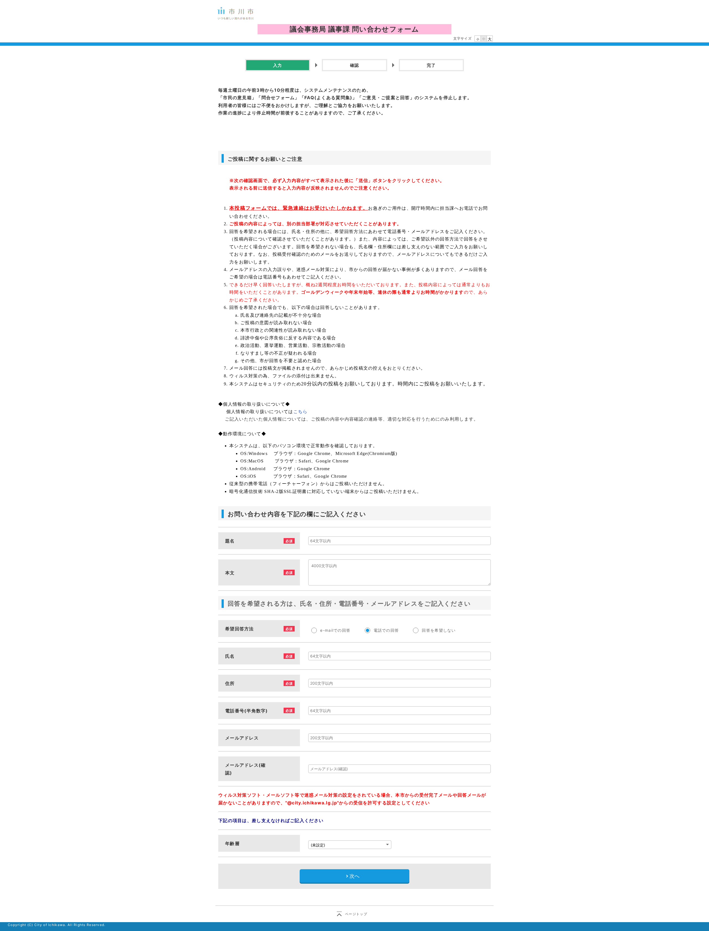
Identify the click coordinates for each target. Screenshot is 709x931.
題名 (230, 541)
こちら (301, 411)
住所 (230, 683)
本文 (230, 573)
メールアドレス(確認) (245, 768)
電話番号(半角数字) (246, 710)
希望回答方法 (239, 628)
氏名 (230, 656)
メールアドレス (242, 738)
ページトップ (356, 914)
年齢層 (232, 843)
